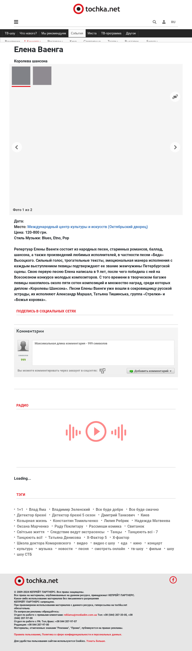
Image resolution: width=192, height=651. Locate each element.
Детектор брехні (31, 515)
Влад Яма (37, 509)
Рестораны (55, 41)
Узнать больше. (96, 641)
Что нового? (28, 33)
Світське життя (30, 532)
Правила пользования (27, 634)
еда (124, 543)
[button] (164, 22)
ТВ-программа (111, 33)
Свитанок (135, 526)
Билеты (152, 41)
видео (82, 543)
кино (137, 543)
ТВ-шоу (10, 33)
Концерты (34, 41)
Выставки (131, 41)
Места (92, 33)
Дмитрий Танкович (118, 515)
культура (25, 549)
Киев (145, 515)
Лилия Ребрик (116, 521)
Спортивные (92, 41)
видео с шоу (104, 543)
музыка (45, 549)
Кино (73, 41)
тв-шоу (137, 549)
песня (83, 549)
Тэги (21, 495)
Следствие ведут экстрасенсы (77, 532)
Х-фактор (121, 537)
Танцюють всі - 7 (143, 532)
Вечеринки (12, 41)
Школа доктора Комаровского (44, 543)
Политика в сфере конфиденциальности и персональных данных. (82, 634)
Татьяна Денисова (64, 537)
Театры (113, 41)
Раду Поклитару (69, 526)
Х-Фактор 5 (97, 537)
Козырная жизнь (32, 521)
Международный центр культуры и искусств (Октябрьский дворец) (87, 227)
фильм (155, 549)
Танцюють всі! (29, 537)
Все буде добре (109, 509)
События (77, 33)
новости (65, 549)
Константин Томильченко (75, 521)
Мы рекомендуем (53, 33)
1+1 (20, 509)
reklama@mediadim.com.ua (80, 614)
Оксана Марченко (33, 526)
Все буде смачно (144, 509)
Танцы (116, 532)
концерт (155, 543)
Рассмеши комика (105, 526)
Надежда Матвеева (152, 521)
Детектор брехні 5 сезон (73, 515)
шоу (170, 549)
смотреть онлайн (110, 549)
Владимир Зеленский (71, 509)
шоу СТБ (24, 554)
